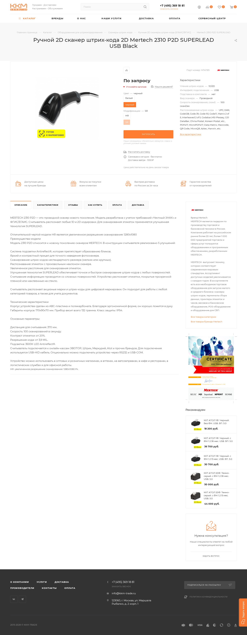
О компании (19, 582)
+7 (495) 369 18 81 (172, 5)
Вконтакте (13, 599)
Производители (22, 588)
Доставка (138, 205)
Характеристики (47, 205)
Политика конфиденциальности (209, 597)
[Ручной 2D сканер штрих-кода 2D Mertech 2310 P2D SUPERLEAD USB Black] (67, 108)
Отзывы (73, 205)
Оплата (117, 205)
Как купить (95, 205)
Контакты (49, 588)
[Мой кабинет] (199, 7)
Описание (20, 205)
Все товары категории (203, 316)
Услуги (42, 582)
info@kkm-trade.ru (124, 593)
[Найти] (145, 6)
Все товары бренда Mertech (206, 321)
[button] (243, 612)
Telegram (22, 599)
